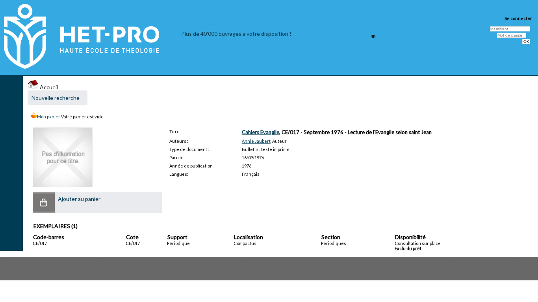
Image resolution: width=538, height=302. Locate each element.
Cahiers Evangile (260, 132)
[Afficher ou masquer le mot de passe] (373, 36)
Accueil (48, 87)
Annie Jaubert (256, 141)
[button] (44, 202)
